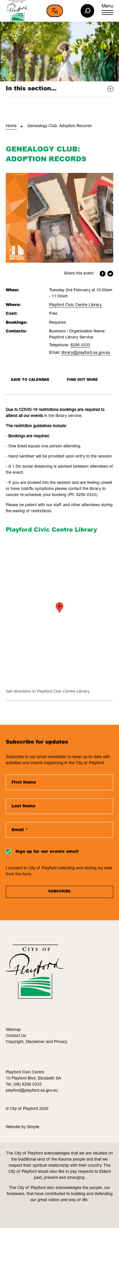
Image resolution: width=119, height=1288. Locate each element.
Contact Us (16, 1036)
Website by (16, 1127)
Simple (33, 1127)
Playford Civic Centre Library (75, 305)
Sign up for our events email (47, 852)
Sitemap (13, 1030)
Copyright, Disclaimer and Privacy (36, 1042)
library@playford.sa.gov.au (86, 353)
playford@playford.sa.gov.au (32, 1091)
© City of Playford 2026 (27, 1109)
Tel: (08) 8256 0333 (24, 1085)
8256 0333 (80, 345)
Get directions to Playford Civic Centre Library (48, 692)
